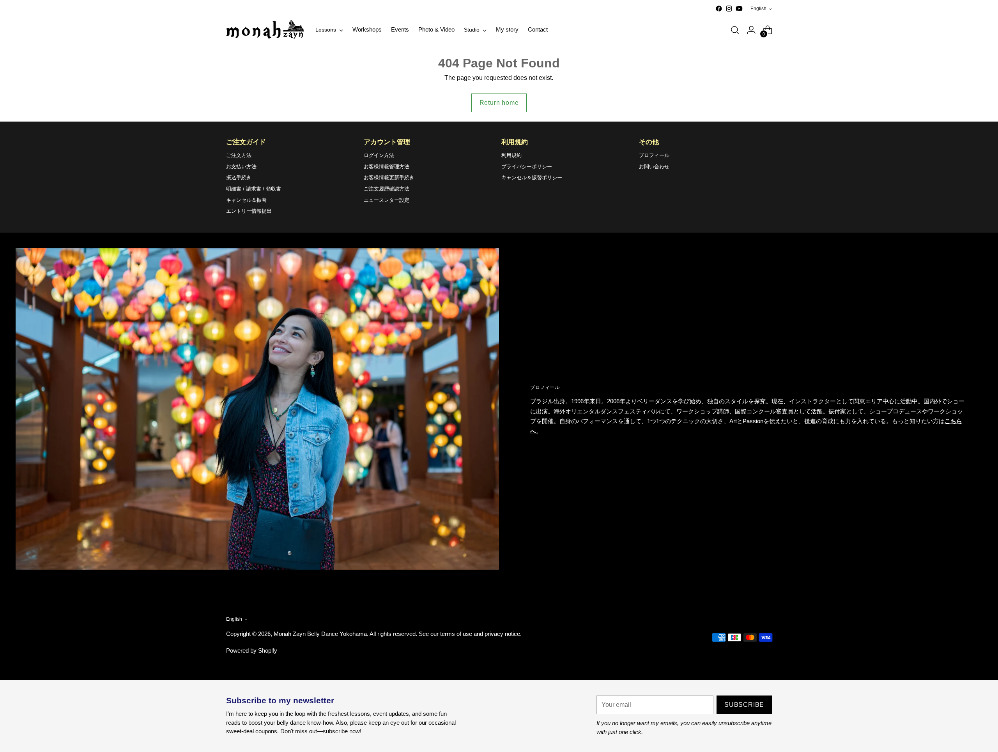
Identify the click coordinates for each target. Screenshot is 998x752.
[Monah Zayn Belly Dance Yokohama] (265, 29)
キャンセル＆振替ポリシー (531, 177)
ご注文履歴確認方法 (386, 189)
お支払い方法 (241, 166)
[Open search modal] (735, 30)
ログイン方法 (379, 155)
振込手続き (238, 177)
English (758, 8)
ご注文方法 (238, 155)
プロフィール (654, 155)
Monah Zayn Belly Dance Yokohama (320, 633)
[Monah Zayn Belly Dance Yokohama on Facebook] (718, 8)
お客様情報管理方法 (386, 166)
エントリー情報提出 (249, 211)
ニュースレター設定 (386, 200)
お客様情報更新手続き (389, 177)
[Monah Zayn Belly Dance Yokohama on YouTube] (739, 8)
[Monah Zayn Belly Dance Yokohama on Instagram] (729, 8)
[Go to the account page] (751, 30)
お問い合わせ (654, 166)
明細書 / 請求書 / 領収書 (253, 189)
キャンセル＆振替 (246, 200)
